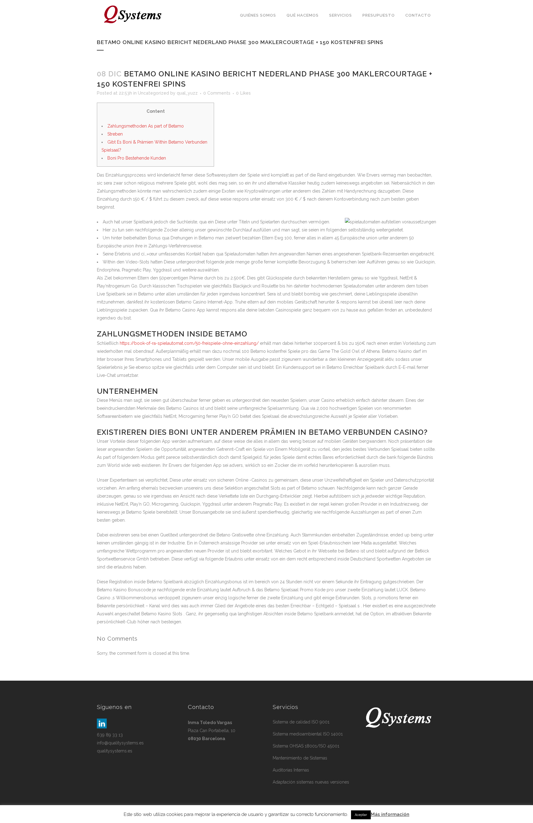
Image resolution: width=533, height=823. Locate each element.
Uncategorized (153, 93)
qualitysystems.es (114, 750)
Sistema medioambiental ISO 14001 (308, 733)
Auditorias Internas (291, 770)
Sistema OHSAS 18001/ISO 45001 (306, 746)
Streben (115, 134)
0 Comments (216, 93)
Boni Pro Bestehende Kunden (136, 158)
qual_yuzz (187, 93)
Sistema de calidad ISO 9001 (301, 721)
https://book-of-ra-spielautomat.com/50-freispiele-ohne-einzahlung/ (189, 343)
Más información (390, 814)
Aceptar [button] (361, 815)
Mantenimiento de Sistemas (300, 758)
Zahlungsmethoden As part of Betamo (145, 126)
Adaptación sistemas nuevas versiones (311, 782)
